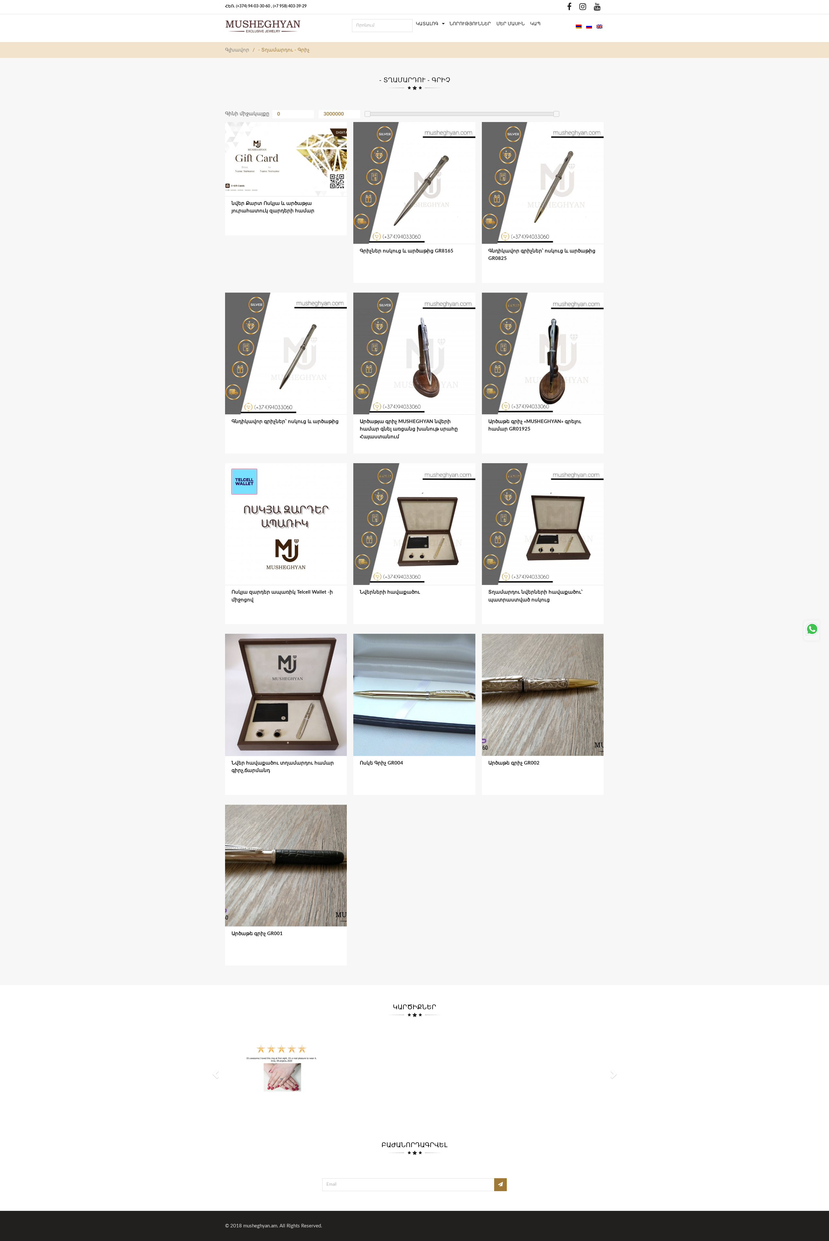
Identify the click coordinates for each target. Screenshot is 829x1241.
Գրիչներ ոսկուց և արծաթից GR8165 (406, 251)
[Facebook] (568, 8)
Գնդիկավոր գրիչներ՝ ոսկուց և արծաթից (285, 421)
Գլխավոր (237, 50)
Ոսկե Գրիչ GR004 (381, 763)
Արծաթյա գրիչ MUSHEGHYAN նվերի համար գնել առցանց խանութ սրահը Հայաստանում (409, 429)
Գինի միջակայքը (247, 113)
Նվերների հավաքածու (390, 592)
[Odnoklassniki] (557, 8)
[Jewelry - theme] (263, 26)
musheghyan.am (260, 1226)
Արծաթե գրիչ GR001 (257, 933)
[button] (216, 1073)
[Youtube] (596, 8)
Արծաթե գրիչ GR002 (513, 763)
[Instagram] (581, 8)
